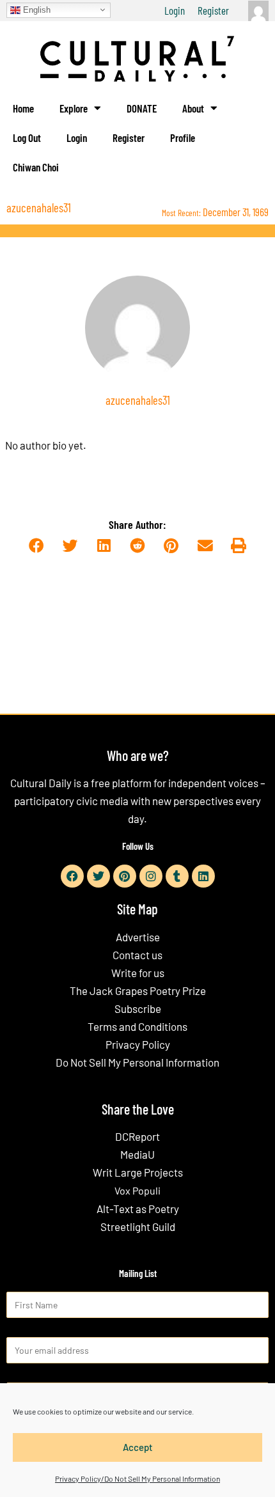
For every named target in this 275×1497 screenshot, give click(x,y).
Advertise (138, 936)
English (35, 9)
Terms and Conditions (137, 1026)
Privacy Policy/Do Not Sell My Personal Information (137, 1478)
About (193, 108)
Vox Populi (137, 1190)
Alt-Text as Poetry (138, 1208)
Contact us (137, 954)
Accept (138, 1447)
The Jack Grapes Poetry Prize (138, 990)
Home (23, 108)
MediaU (137, 1154)
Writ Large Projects (138, 1172)
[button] (36, 546)
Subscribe (137, 1008)
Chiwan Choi (36, 167)
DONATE (142, 108)
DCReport (137, 1136)
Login (174, 10)
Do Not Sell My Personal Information (137, 1062)
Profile (182, 137)
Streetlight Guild (137, 1226)
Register (213, 10)
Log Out (27, 137)
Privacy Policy (138, 1044)
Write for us (137, 972)
